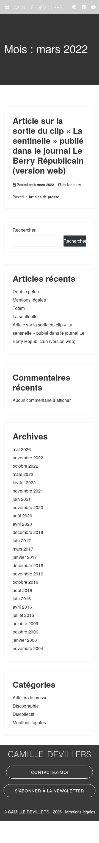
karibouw (74, 184)
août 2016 (22, 590)
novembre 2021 (28, 491)
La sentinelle (25, 316)
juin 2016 (22, 598)
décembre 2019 (28, 532)
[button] (7, 7)
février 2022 (24, 482)
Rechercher (24, 230)
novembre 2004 (28, 648)
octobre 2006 (25, 632)
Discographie (26, 706)
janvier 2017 (25, 557)
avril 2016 (22, 607)
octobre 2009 (25, 623)
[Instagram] (74, 7)
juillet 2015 (23, 615)
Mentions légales (29, 300)
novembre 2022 (28, 457)
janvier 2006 (25, 640)
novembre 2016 (28, 573)
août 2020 (22, 515)
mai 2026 (22, 449)
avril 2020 (22, 524)
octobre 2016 (25, 582)
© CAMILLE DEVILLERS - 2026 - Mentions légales (49, 812)
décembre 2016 (28, 565)
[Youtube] (93, 7)
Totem (19, 308)
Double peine (26, 291)
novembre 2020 (28, 507)
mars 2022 (23, 474)
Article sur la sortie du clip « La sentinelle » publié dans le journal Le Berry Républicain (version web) (48, 145)
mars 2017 (23, 549)
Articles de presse (44, 196)
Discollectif (23, 714)
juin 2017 (22, 540)
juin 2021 (22, 499)
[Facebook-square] (84, 7)
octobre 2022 (25, 466)
